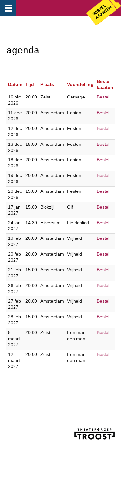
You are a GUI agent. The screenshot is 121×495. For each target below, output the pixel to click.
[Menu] (8, 8)
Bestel (103, 96)
